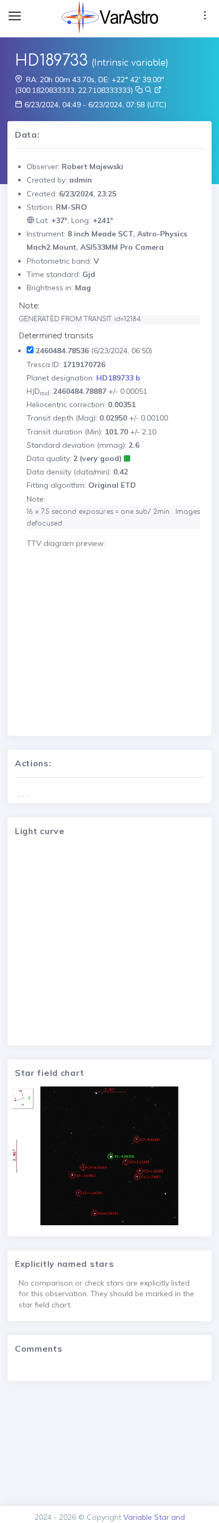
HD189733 (51, 60)
